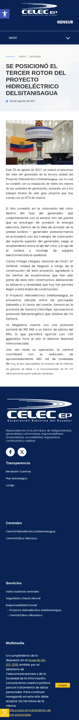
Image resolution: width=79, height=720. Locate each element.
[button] (5, 14)
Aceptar (63, 685)
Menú (13, 38)
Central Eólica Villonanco (26, 615)
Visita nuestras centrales (22, 591)
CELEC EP (4, 715)
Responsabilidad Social (21, 605)
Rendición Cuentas (18, 472)
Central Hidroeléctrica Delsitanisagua (30, 531)
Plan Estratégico (16, 478)
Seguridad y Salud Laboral (23, 598)
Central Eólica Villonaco (21, 538)
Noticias (35, 56)
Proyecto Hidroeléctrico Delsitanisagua (35, 610)
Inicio (22, 56)
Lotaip (10, 485)
